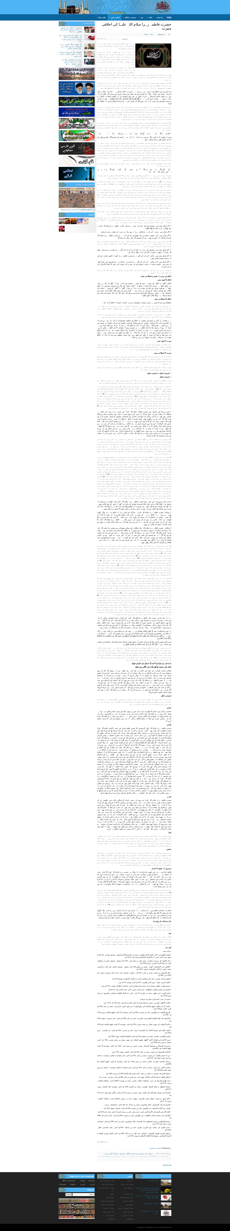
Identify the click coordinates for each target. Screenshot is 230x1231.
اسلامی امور (115, 17)
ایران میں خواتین (128, 1212)
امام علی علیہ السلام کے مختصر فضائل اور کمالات (147, 1197)
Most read (165, 1176)
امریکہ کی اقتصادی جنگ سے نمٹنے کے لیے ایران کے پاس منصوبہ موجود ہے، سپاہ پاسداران (72, 63)
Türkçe (82, 1181)
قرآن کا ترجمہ (109, 1215)
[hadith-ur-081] (80, 221)
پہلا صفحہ (159, 17)
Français (91, 1181)
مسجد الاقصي (153, 1180)
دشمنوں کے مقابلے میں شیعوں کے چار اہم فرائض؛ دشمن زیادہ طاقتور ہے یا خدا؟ (71, 30)
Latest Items (88, 24)
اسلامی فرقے (110, 1197)
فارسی (92, 1184)
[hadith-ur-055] (62, 221)
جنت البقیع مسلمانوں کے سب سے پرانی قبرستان (77, 209)
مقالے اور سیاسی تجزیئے (106, 1180)
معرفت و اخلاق (130, 17)
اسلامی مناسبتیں (155, 1148)
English (72, 1184)
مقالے (150, 17)
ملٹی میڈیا (102, 17)
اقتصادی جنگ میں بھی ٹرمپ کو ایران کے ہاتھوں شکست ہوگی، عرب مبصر (70, 54)
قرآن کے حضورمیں (127, 1215)
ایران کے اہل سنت (108, 1208)
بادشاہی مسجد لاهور (151, 1203)
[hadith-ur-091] (86, 221)
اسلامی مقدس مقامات (84, 185)
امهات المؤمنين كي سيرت (125, 1208)
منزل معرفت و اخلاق (127, 1197)
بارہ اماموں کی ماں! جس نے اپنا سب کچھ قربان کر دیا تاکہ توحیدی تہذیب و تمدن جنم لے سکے (70, 38)
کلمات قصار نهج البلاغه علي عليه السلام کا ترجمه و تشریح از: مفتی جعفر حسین (147, 1190)
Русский (63, 1184)
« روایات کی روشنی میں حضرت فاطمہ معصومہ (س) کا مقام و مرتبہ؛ (128, 1154)
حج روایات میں (128, 1188)
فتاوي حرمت (129, 1204)
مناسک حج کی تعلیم (108, 1184)
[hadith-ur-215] (68, 221)
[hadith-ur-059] (74, 221)
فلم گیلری (111, 1219)
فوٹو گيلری (129, 1219)
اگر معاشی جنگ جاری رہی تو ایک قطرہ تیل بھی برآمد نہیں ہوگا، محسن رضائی (71, 46)
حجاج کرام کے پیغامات (107, 1204)
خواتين (112, 1194)
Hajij (169, 17)
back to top (167, 1165)
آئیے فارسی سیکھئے (108, 1212)
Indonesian (71, 1181)
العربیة (82, 1184)
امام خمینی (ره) (128, 1194)
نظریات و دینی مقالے (127, 1184)
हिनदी (64, 1181)
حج (142, 17)
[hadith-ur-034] (62, 228)
